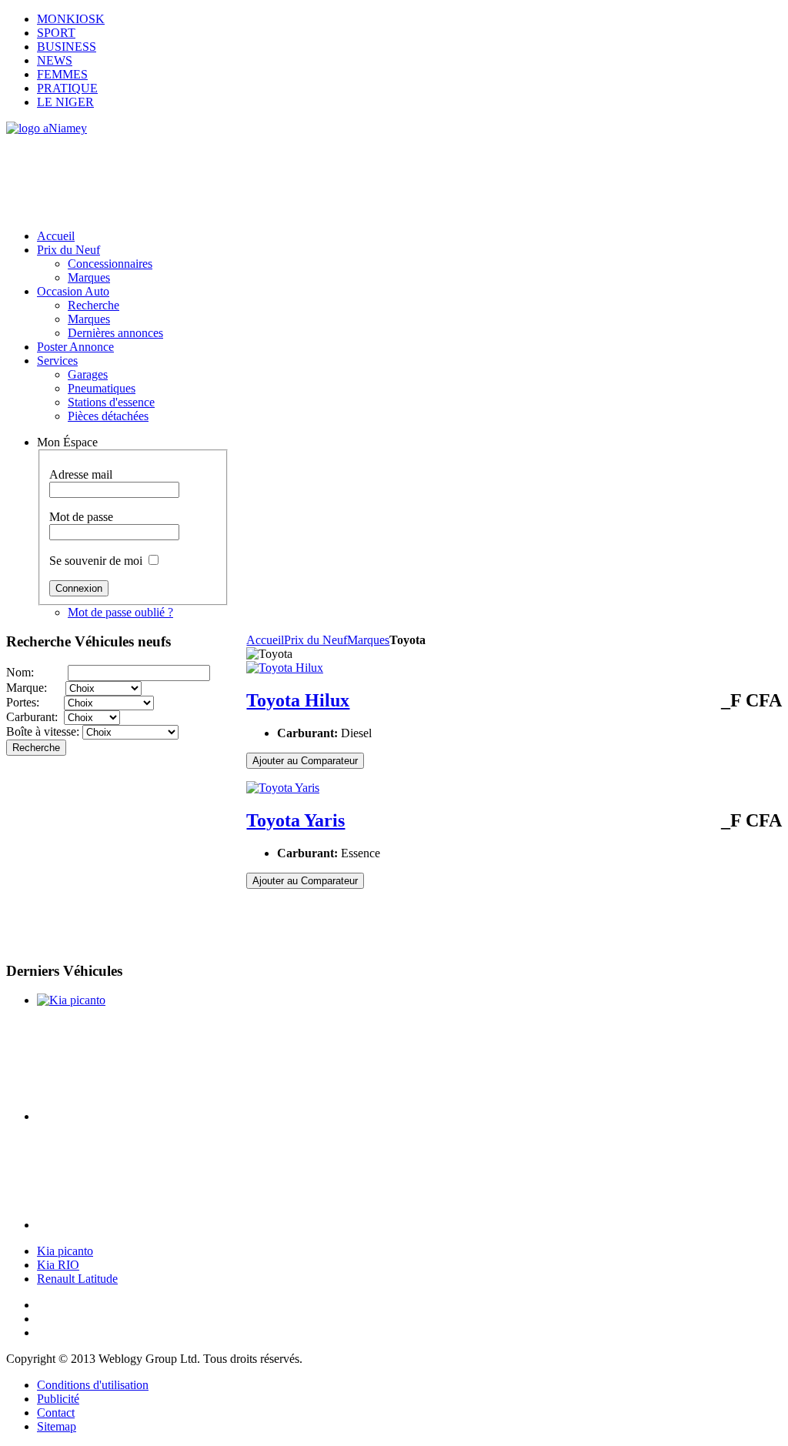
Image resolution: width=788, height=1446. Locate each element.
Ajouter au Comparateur (305, 760)
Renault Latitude (77, 1278)
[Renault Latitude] (131, 1224)
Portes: (35, 702)
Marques (368, 639)
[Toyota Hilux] (284, 667)
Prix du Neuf (315, 639)
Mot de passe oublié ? (120, 612)
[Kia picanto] (71, 1000)
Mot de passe (81, 516)
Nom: (37, 672)
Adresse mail (80, 474)
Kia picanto (65, 1250)
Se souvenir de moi (95, 560)
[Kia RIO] (131, 1116)
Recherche (36, 747)
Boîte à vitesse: (44, 731)
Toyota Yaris (295, 820)
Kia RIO (58, 1264)
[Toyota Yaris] (282, 787)
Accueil (265, 639)
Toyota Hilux (297, 700)
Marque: (35, 687)
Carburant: (35, 716)
